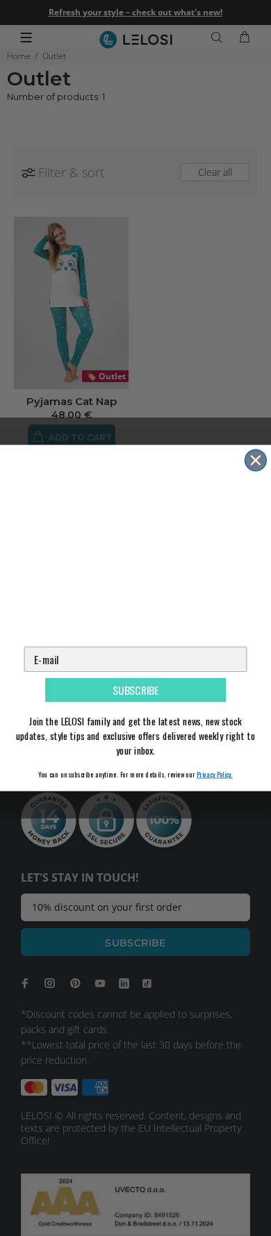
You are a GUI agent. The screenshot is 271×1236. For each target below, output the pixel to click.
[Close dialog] (255, 460)
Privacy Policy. (215, 774)
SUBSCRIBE (135, 690)
